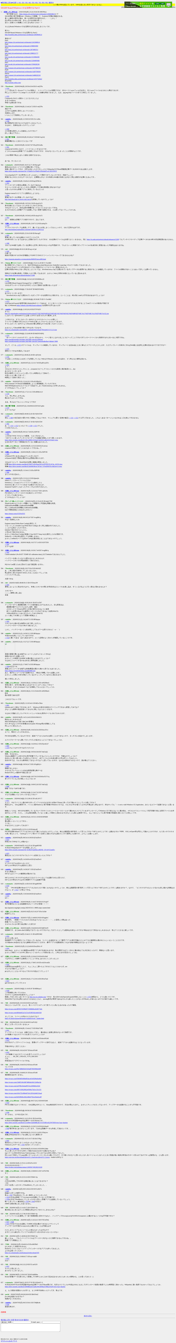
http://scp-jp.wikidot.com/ (38, 997)
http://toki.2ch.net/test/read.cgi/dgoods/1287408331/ (21, 50)
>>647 (7, 1191)
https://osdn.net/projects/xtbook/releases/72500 (20, 275)
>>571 (7, 291)
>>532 (7, 638)
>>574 (7, 335)
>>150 (30, 426)
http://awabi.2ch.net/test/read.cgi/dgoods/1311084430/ (22, 57)
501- (33, 2)
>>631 (7, 1030)
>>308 (11, 418)
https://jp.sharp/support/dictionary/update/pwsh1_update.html (24, 1018)
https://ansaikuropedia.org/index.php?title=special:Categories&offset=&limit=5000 (31, 341)
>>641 (7, 1140)
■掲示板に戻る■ (7, 2)
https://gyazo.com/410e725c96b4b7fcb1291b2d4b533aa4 (23, 1093)
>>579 (7, 408)
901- (46, 2)
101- (19, 2)
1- (17, 2)
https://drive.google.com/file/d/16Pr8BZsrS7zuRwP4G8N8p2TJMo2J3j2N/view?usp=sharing (35, 1287)
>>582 (7, 424)
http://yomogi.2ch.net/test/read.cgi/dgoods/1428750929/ (23, 71)
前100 (17, 1320)
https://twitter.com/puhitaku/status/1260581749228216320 (23, 1167)
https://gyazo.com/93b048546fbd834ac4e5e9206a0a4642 (23, 1078)
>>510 (7, 88)
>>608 (7, 786)
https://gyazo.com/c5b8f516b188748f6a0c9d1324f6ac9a (23, 1082)
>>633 (7, 1040)
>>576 (7, 357)
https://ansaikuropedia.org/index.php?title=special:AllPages (24, 339)
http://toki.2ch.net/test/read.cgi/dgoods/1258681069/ (21, 46)
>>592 (7, 552)
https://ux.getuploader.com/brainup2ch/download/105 (22, 1253)
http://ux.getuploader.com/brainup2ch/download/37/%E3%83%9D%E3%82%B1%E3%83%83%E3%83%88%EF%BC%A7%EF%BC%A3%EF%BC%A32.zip (57, 313)
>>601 (7, 705)
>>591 (7, 544)
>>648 (12, 1222)
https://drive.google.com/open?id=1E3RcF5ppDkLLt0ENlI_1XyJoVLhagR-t (30, 850)
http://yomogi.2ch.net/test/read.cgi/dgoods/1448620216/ (23, 75)
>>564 (7, 195)
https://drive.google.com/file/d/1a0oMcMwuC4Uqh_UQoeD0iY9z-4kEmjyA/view (35, 466)
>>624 (7, 936)
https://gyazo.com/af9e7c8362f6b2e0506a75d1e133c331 (23, 1089)
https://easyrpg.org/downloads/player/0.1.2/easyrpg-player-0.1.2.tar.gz (27, 1157)
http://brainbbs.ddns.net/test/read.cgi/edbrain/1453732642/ (23, 79)
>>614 (7, 840)
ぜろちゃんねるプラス (9, 1341)
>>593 (7, 585)
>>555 (7, 96)
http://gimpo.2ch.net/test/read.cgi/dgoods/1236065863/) (37, 14)
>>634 (7, 1103)
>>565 (7, 235)
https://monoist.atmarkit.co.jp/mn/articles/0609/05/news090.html (25, 259)
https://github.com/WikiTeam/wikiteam (29, 305)
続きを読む (88, 1316)
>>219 (7, 748)
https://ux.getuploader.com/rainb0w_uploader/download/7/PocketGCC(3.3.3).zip (31, 330)
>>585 (7, 454)
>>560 (7, 129)
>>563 (7, 183)
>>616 (7, 861)
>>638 (7, 1112)
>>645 (32, 1201)
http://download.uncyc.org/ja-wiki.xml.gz (18, 199)
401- (30, 2)
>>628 (7, 991)
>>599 (7, 666)
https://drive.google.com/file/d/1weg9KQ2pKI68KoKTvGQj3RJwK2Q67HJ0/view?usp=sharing (36, 1122)
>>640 (7, 1128)
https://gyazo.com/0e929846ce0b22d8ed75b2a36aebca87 (23, 1097)
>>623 (7, 981)
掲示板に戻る (6, 1320)
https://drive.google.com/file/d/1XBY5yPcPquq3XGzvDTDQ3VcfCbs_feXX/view (35, 464)
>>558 (7, 121)
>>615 (7, 853)
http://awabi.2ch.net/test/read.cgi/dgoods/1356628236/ (22, 64)
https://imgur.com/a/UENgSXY (15, 513)
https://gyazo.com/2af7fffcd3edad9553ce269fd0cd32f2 (22, 1086)
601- (36, 2)
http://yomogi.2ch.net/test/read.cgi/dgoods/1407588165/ (23, 68)
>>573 (7, 301)
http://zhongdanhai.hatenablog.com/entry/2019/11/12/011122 (24, 229)
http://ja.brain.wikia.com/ (13, 82)
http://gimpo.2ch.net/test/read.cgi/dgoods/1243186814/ (22, 42)
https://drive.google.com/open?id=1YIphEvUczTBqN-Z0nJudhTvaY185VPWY (31, 171)
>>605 (7, 746)
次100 (21, 1320)
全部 (14, 2)
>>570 (7, 281)
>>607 (7, 766)
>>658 (7, 1305)
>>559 (7, 1199)
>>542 (7, 251)
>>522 (7, 1197)
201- (23, 2)
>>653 (7, 1258)
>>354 (22, 1145)
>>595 (7, 621)
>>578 (7, 394)
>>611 (7, 800)
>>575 (7, 349)
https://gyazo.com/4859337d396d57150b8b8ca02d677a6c (23, 1009)
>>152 (76, 418)
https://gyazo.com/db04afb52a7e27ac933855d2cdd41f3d (23, 1013)
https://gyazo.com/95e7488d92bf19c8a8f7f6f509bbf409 (23, 1069)
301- (26, 2)
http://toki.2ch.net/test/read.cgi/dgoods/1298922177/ (21, 53)
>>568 (7, 243)
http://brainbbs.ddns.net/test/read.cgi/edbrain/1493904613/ (23, 35)
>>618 (7, 886)
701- (40, 2)
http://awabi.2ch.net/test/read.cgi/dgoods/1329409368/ (22, 60)
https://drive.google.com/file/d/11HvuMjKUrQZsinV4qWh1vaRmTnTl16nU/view (31, 440)
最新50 (51, 2)
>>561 (7, 139)
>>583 (7, 434)
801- (43, 2)
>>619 (7, 896)
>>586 (7, 472)
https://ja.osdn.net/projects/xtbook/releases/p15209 (103, 239)
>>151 (71, 418)
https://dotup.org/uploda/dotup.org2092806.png (20, 671)
